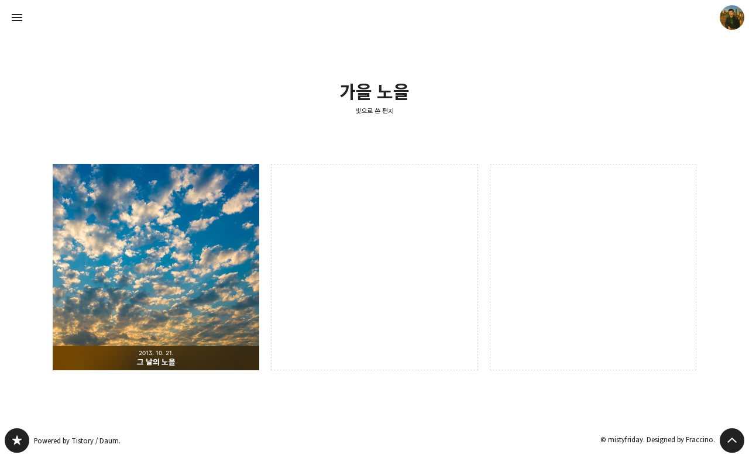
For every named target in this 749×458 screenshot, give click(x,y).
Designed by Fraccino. (681, 439)
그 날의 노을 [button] (156, 267)
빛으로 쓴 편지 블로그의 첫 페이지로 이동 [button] (374, 18)
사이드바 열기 (17, 18)
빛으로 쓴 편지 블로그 (17, 440)
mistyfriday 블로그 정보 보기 (732, 18)
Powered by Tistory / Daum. (77, 440)
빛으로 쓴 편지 (374, 110)
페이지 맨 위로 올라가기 (732, 440)
